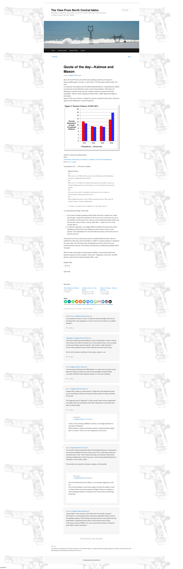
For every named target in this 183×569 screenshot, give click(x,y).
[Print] (80, 301)
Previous (54, 57)
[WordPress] (106, 301)
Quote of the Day (91, 304)
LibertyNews (69, 338)
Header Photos (73, 50)
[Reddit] (76, 301)
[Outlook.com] (102, 301)
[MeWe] (69, 301)
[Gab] (65, 301)
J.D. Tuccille (72, 162)
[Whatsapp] (73, 301)
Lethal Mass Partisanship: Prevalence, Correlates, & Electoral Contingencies (88, 159)
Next (130, 57)
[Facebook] (87, 301)
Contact (83, 50)
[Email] (84, 301)
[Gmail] (99, 301)
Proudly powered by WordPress (91, 560)
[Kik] (110, 301)
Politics (84, 304)
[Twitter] (91, 301)
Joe (80, 75)
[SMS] (95, 301)
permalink (110, 304)
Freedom (78, 304)
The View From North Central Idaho (75, 10)
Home (53, 50)
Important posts (62, 50)
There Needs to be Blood (71, 288)
